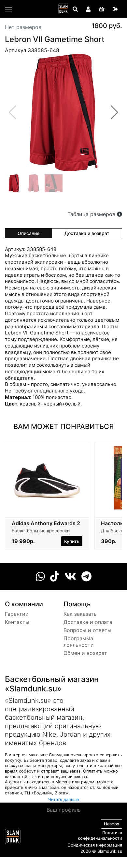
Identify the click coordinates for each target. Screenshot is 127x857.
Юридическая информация (94, 845)
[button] (114, 112)
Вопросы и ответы (87, 630)
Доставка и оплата (88, 622)
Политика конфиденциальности (100, 835)
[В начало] (13, 838)
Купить (71, 541)
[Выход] (115, 9)
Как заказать (80, 614)
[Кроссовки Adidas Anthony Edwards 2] (47, 478)
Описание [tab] (28, 233)
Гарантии (17, 614)
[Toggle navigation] (8, 9)
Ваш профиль (64, 809)
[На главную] (63, 9)
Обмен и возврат (85, 653)
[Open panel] (75, 9)
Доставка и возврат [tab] (86, 233)
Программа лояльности (79, 641)
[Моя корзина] (101, 9)
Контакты (17, 622)
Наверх (111, 823)
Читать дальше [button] (63, 799)
